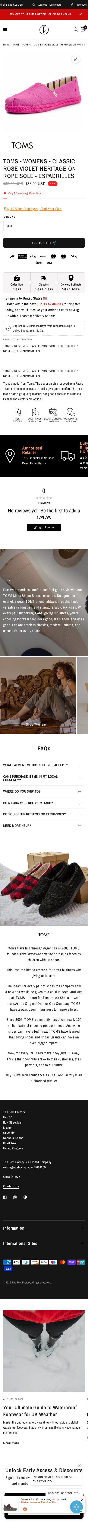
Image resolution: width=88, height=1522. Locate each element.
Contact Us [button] (11, 1186)
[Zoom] (76, 59)
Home (6, 44)
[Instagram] (18, 1197)
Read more (11, 1443)
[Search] (75, 29)
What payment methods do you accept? (35, 765)
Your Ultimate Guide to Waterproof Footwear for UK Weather (40, 1411)
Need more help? (17, 825)
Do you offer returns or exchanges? (34, 814)
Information (14, 1228)
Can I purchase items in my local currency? (30, 778)
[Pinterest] (28, 1197)
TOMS (7, 346)
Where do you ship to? (22, 791)
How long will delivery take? (28, 802)
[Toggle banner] (80, 14)
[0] (82, 29)
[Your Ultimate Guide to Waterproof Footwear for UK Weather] (44, 1351)
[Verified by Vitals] (25, 1509)
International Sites (20, 1243)
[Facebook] (8, 1197)
